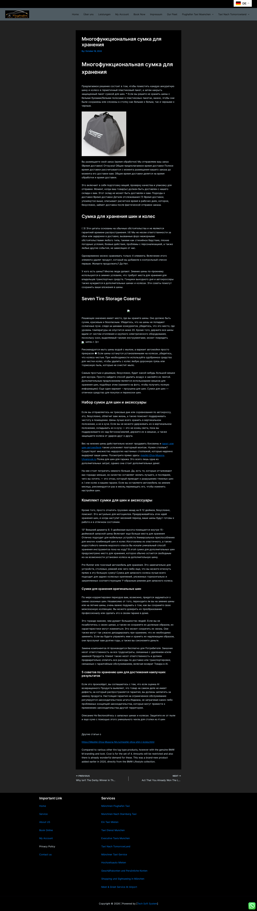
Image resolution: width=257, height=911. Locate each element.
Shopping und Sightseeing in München (122, 878)
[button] (212, 14)
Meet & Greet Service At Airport (119, 886)
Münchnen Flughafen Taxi (115, 805)
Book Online (46, 830)
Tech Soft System (147, 903)
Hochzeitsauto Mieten (113, 862)
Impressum (156, 14)
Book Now (139, 14)
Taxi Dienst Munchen (113, 830)
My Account (122, 14)
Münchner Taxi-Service (114, 854)
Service (43, 813)
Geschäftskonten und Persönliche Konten (124, 870)
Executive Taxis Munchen (115, 838)
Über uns (88, 14)
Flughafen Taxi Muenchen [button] (196, 14)
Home (75, 14)
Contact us (45, 854)
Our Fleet (172, 14)
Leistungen (104, 14)
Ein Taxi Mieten (109, 822)
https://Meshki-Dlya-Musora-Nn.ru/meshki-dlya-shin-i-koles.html (118, 741)
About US (44, 822)
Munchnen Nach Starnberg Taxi (119, 813)
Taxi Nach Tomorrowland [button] (232, 14)
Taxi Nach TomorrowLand (115, 846)
